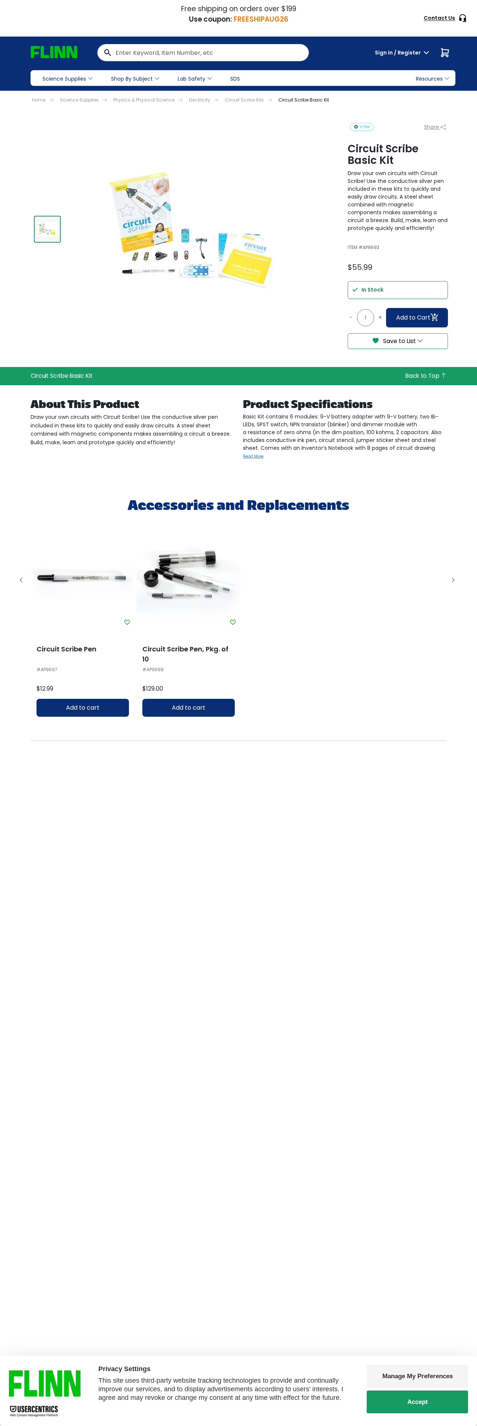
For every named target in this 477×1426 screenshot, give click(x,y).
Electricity (199, 100)
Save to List (399, 341)
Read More (253, 456)
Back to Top (422, 375)
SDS (235, 78)
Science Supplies (64, 78)
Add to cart (82, 707)
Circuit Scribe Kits (244, 100)
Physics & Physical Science (143, 100)
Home (38, 100)
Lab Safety (191, 78)
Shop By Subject (132, 78)
